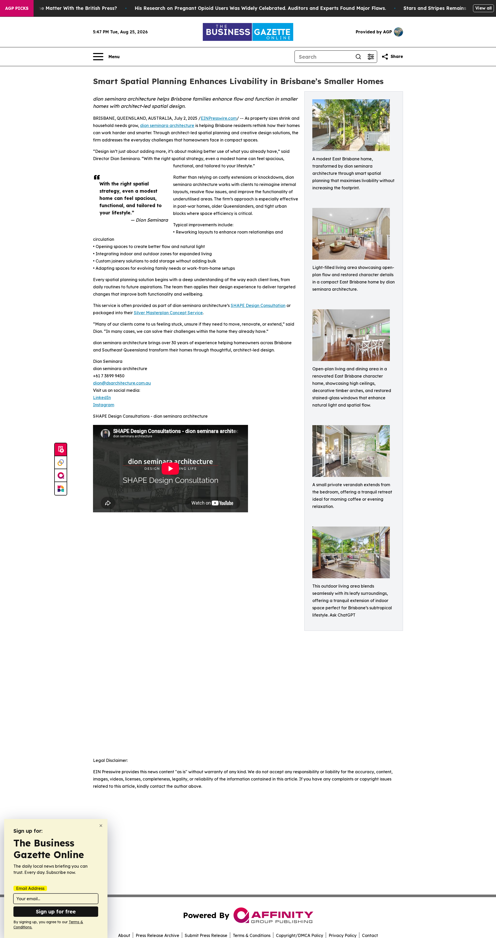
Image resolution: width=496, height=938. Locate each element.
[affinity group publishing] (61, 475)
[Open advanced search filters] (371, 57)
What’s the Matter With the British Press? (67, 8)
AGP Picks (16, 8)
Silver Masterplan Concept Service (168, 312)
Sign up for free (56, 911)
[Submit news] (61, 449)
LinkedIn (102, 397)
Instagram (103, 404)
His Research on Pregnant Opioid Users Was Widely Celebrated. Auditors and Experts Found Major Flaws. (260, 8)
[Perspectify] (61, 462)
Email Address (30, 888)
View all (483, 8)
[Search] (358, 57)
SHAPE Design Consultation (258, 305)
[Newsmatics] (61, 488)
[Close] (100, 825)
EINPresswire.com (219, 118)
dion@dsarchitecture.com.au (122, 383)
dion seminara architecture (167, 125)
